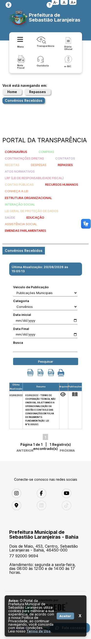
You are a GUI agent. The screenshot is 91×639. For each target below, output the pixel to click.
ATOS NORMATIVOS (20, 171)
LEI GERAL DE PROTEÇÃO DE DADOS (31, 211)
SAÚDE (10, 217)
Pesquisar (45, 361)
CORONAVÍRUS (16, 152)
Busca (18, 342)
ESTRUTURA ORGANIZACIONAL (28, 198)
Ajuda (49, 5)
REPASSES (65, 165)
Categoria (21, 301)
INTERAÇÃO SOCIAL (20, 204)
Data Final (21, 329)
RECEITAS (12, 165)
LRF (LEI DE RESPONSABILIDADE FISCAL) (34, 178)
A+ (73, 2)
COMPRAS (46, 152)
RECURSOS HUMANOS (61, 184)
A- (55, 2)
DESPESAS (38, 165)
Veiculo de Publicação (31, 287)
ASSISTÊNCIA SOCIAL (21, 224)
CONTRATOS (65, 158)
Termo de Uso (38, 631)
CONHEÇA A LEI (16, 191)
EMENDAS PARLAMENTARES (25, 230)
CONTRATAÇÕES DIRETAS (24, 158)
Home (12, 92)
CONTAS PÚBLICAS (19, 184)
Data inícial (22, 315)
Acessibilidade (8, 5)
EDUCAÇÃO (35, 217)
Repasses (37, 92)
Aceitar (65, 616)
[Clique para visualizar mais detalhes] (75, 394)
